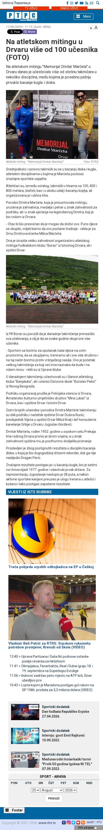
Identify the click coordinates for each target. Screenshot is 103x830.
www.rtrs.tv (47, 823)
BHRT (91, 822)
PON (14, 783)
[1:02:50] (25, 711)
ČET (51, 783)
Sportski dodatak (56, 707)
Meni (86, 16)
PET (63, 783)
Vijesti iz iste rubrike (30, 492)
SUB (76, 783)
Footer (17, 810)
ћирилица (22, 3)
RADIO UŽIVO (69, 8)
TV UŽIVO (31, 8)
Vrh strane (86, 828)
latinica (7, 3)
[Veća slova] (96, 27)
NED (89, 783)
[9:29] (25, 759)
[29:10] (25, 735)
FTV (99, 822)
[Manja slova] (91, 27)
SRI (40, 783)
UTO (28, 783)
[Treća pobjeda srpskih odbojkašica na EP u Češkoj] (52, 529)
